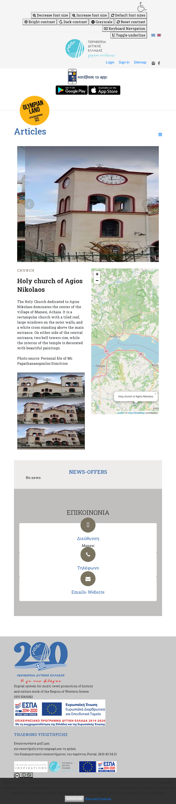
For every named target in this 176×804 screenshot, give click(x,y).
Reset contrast (132, 22)
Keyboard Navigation (126, 28)
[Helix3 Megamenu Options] (160, 134)
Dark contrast (75, 22)
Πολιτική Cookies (98, 799)
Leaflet (120, 412)
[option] (88, 204)
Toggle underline (130, 35)
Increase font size (91, 15)
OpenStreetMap (136, 412)
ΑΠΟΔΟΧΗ (74, 799)
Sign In (124, 62)
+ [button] (97, 274)
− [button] (97, 280)
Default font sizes (129, 15)
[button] (85, 7)
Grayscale (103, 22)
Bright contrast (41, 22)
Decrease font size (52, 15)
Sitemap (140, 62)
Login (110, 62)
